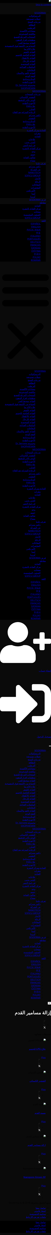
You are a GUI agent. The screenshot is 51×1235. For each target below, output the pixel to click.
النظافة (32, 24)
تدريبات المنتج (34, 21)
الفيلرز (32, 109)
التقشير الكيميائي (27, 97)
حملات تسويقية (33, 18)
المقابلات (36, 184)
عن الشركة (35, 169)
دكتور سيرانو (35, 115)
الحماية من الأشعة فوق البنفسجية (20, 45)
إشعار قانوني (40, 1210)
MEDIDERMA (39, 91)
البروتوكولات (35, 15)
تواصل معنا (41, 1207)
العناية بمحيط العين (26, 42)
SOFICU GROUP (33, 175)
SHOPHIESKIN (28, 88)
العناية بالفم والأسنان (25, 73)
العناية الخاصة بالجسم (25, 54)
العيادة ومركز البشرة (36, 130)
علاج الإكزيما (29, 48)
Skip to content (43, 4)
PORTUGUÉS (34, 238)
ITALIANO (35, 235)
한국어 (37, 253)
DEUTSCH (35, 241)
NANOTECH (34, 172)
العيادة (38, 136)
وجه (33, 151)
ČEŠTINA (36, 250)
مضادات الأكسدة (27, 30)
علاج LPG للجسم (37, 1048)
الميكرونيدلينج (29, 79)
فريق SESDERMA (37, 199)
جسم (32, 154)
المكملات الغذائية (27, 67)
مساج (32, 160)
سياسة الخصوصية (38, 1213)
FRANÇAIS (35, 244)
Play (43, 1057)
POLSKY (37, 257)
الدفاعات (31, 70)
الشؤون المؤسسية (32, 214)
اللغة (43, 220)
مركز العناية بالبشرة (31, 148)
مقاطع (43, 202)
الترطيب (31, 27)
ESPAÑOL (36, 223)
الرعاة (38, 181)
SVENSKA (36, 247)
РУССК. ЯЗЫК (34, 229)
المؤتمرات (36, 187)
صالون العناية (29, 157)
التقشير (31, 118)
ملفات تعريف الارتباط (36, 1216)
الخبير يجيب (30, 142)
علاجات (32, 139)
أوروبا (32, 196)
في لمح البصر (29, 145)
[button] (25, 315)
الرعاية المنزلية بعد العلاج (24, 112)
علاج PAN (30, 106)
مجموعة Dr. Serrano (25, 85)
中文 (38, 232)
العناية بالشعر (29, 51)
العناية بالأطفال (28, 57)
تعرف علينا (41, 163)
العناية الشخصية (28, 63)
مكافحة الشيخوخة (27, 33)
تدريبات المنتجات (33, 94)
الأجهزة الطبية (28, 82)
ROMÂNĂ (36, 260)
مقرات (37, 133)
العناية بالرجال (28, 60)
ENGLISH (36, 226)
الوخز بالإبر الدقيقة (26, 100)
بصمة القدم (40, 1112)
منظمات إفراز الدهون (25, 39)
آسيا (33, 193)
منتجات (37, 211)
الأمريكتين (30, 190)
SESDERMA (40, 12)
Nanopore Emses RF (34, 1177)
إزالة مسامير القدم (37, 1145)
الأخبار (38, 178)
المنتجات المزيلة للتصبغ (24, 36)
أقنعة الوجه (30, 76)
